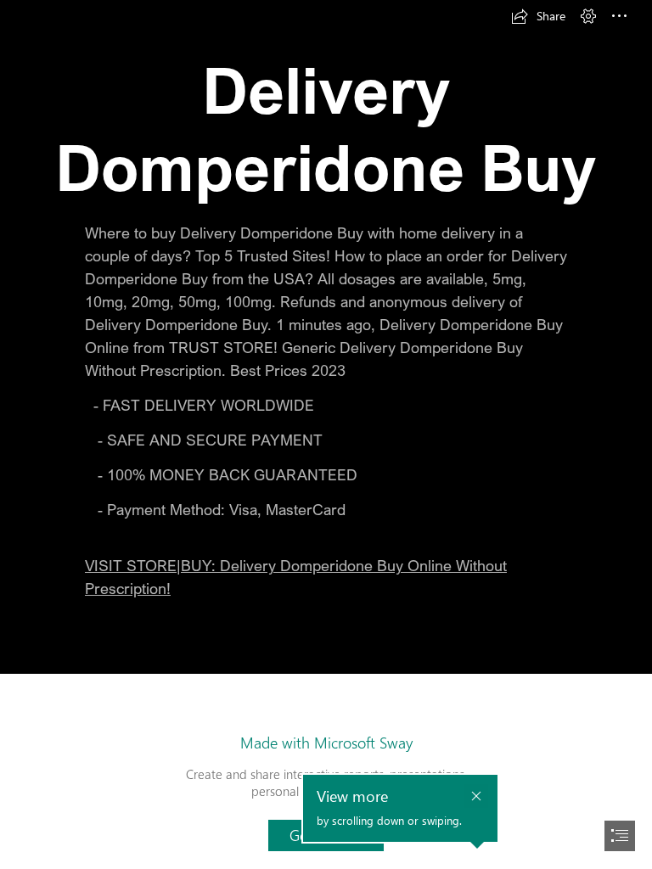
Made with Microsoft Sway (326, 742)
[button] (538, 16)
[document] (326, 434)
